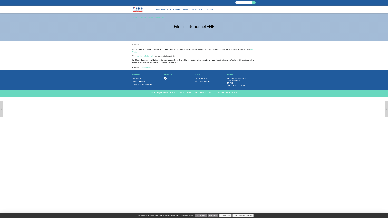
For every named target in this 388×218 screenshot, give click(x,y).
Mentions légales (139, 81)
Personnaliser (225, 215)
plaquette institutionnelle (144, 56)
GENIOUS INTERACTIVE (229, 93)
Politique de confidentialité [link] (243, 215)
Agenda (185, 9)
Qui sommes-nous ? (162, 9)
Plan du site (137, 78)
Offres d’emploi (209, 9)
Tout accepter (201, 215)
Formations (196, 9)
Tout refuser (213, 215)
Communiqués (146, 67)
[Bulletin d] (1, 109)
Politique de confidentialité (142, 84)
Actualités (176, 9)
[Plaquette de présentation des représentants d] (386, 109)
